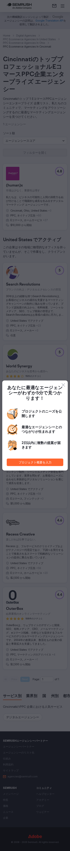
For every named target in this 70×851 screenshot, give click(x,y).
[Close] (63, 384)
